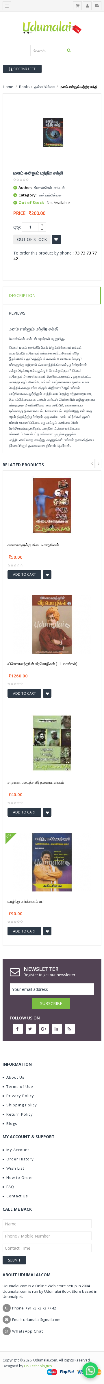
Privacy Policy (20, 1095)
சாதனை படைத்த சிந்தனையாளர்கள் (36, 782)
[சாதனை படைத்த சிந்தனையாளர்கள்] (52, 743)
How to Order (19, 1177)
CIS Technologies (38, 1365)
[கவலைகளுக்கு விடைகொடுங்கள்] (52, 505)
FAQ (10, 1186)
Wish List (15, 1168)
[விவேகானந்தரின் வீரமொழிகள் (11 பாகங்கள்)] (52, 624)
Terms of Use (19, 1086)
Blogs (11, 1123)
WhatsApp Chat (27, 1331)
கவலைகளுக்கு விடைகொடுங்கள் (33, 544)
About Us (15, 1077)
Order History (20, 1159)
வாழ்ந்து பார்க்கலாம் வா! (26, 901)
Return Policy (19, 1114)
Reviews (17, 313)
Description (22, 295)
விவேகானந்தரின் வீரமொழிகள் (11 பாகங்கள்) (42, 663)
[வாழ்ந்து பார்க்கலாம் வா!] (52, 861)
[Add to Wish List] (47, 574)
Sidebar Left (24, 68)
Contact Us (17, 1196)
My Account (17, 1149)
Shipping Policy (21, 1105)
